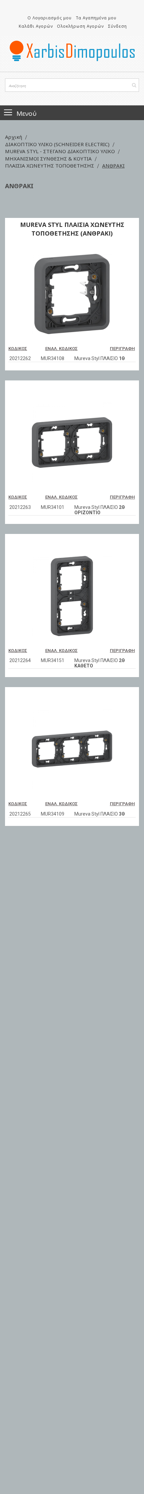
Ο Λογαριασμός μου (49, 18)
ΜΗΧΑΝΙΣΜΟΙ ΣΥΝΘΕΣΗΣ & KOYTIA (49, 158)
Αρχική (14, 136)
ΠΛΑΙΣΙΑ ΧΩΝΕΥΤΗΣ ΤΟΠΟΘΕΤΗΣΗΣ (50, 165)
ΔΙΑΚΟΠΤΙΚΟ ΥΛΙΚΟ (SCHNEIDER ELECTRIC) (58, 144)
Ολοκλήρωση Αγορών (80, 26)
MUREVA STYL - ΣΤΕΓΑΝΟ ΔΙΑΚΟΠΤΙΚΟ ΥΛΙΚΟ (60, 151)
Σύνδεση (117, 26)
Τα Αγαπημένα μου (96, 18)
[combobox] (72, 85)
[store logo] (72, 51)
